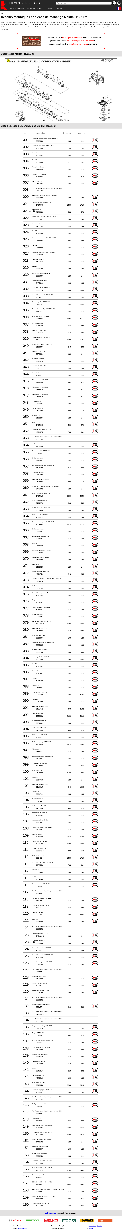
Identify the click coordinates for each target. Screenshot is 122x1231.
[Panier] (119, 3)
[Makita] (52, 1221)
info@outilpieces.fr (22, 1228)
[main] (61, 614)
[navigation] (58, 8)
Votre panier (50, 1213)
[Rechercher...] (114, 3)
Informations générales (95, 1226)
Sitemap (91, 1228)
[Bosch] (16, 1221)
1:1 (107, 61)
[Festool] (34, 1221)
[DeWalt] (88, 1221)
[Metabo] (70, 1221)
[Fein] (106, 1221)
